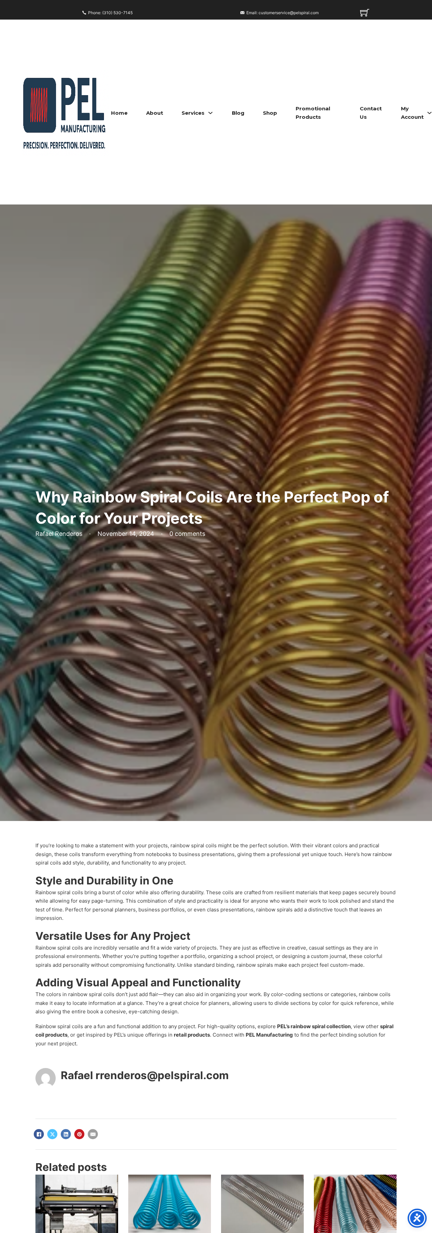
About (154, 113)
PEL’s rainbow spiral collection (314, 1026)
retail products (192, 1035)
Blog (238, 113)
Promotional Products (313, 112)
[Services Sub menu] (210, 112)
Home (119, 113)
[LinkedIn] (66, 1134)
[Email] (93, 1134)
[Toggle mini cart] (364, 12)
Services (193, 113)
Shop (270, 113)
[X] (52, 1134)
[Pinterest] (79, 1134)
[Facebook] (39, 1134)
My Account (412, 112)
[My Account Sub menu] (429, 112)
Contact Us (371, 112)
